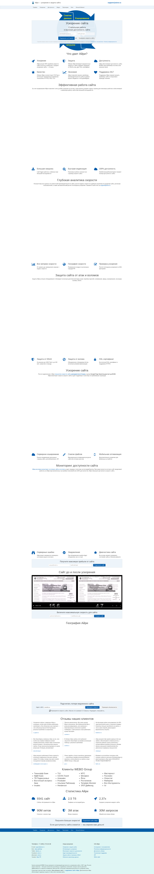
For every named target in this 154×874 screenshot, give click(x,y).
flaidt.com (98, 764)
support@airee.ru (114, 3)
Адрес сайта (39, 707)
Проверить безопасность (109, 707)
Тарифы (35, 7)
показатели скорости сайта (70, 374)
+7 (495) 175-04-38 (44, 844)
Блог (72, 7)
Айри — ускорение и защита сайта (47, 3)
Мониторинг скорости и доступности (72, 851)
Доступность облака (99, 851)
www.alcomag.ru (37, 751)
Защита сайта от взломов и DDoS (71, 855)
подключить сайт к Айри (72, 870)
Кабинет (80, 7)
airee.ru (39, 853)
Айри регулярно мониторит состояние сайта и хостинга (48, 469)
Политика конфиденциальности (102, 849)
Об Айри (97, 844)
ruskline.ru (66, 745)
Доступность (51, 7)
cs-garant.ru (36, 732)
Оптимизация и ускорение (70, 849)
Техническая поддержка (100, 853)
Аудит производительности (70, 853)
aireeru (39, 855)
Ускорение (42, 7)
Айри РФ (38, 857)
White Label (97, 857)
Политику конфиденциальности (110, 41)
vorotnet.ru (66, 734)
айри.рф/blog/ (38, 849)
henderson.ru (99, 732)
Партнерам (65, 7)
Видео (58, 7)
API (95, 855)
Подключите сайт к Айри (90, 820)
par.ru (65, 764)
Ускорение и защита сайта (70, 847)
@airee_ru (38, 851)
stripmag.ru (98, 751)
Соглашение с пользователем (97, 41)
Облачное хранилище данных (71, 857)
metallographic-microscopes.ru (40, 764)
